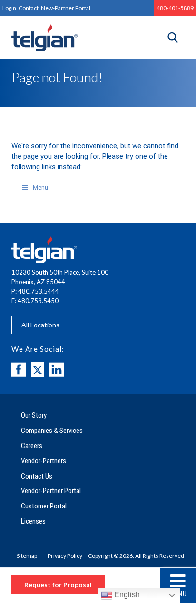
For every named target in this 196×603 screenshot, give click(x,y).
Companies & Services (52, 430)
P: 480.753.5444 (35, 291)
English (126, 595)
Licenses (33, 521)
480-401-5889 (175, 7)
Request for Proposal (58, 585)
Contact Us (36, 476)
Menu (178, 594)
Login (9, 7)
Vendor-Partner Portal (51, 491)
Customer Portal (44, 506)
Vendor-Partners (43, 461)
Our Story (34, 415)
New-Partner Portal (65, 7)
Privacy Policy (65, 555)
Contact (29, 7)
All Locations (40, 325)
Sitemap (27, 555)
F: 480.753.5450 (35, 301)
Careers (31, 445)
